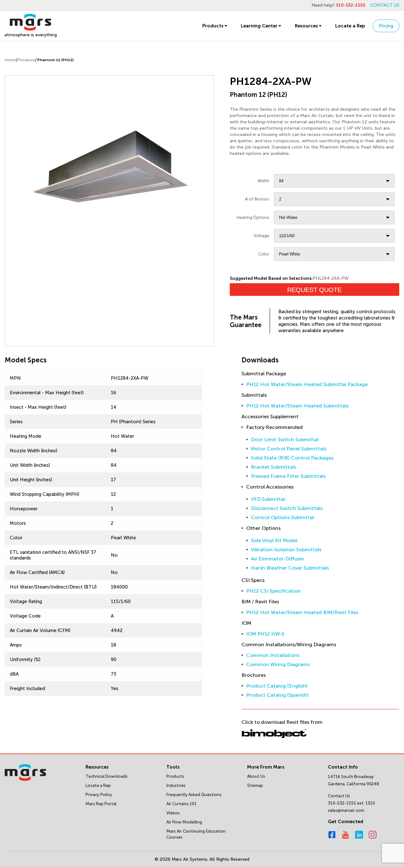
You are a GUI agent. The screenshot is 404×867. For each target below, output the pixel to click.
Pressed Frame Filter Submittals (288, 476)
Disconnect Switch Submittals (287, 508)
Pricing (386, 26)
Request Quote (314, 289)
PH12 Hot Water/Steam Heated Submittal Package (307, 384)
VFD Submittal (268, 499)
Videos (173, 813)
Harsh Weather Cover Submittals (290, 568)
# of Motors (257, 199)
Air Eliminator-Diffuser (277, 559)
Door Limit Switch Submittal (284, 439)
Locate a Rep (350, 26)
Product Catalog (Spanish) (277, 695)
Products (212, 26)
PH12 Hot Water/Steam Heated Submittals (297, 406)
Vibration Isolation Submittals (286, 550)
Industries (176, 785)
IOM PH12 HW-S (265, 634)
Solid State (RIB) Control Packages (292, 458)
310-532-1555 (350, 5)
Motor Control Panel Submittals (288, 449)
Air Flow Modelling (184, 822)
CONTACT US (384, 5)
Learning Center (259, 26)
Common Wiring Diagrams (278, 664)
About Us (256, 776)
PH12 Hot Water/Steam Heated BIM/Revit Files (302, 612)
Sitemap (255, 785)
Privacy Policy (99, 794)
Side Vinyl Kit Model (274, 540)
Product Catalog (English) (277, 686)
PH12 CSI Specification (273, 591)
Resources (306, 26)
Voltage (261, 235)
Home (10, 60)
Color (263, 254)
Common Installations (273, 655)
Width (263, 181)
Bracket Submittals (273, 467)
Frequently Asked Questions (194, 794)
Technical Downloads (107, 776)
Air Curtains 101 (181, 803)
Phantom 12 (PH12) (55, 60)
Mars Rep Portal (101, 803)
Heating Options (253, 217)
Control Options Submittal (282, 517)
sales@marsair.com (346, 810)
